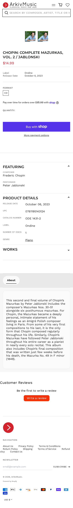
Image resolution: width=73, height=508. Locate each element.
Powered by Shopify (10, 481)
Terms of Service (47, 449)
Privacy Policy (25, 446)
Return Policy (10, 449)
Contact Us (16, 451)
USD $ (7, 499)
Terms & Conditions (49, 446)
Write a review (36, 398)
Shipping (27, 449)
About (11, 280)
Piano (29, 240)
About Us (8, 446)
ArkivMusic (16, 477)
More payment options (36, 135)
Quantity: (9, 110)
